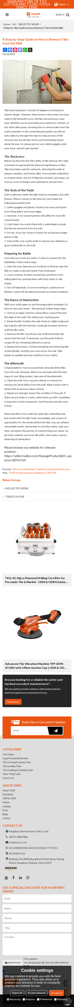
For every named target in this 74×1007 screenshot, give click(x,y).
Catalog (6, 806)
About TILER (9, 790)
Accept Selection (37, 993)
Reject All (17, 993)
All (14, 24)
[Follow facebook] (13, 877)
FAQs (5, 810)
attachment (14, 962)
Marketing (62, 999)
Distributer (8, 794)
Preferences (46, 999)
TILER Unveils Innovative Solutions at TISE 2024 (32, 472)
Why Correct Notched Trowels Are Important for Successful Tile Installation (42, 469)
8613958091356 (17, 853)
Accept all (56, 993)
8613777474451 (49, 848)
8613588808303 (17, 848)
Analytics (30, 999)
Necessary (15, 999)
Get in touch (13, 701)
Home (6, 24)
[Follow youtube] (6, 877)
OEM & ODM (9, 798)
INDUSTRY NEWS (28, 24)
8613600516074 (33, 848)
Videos (6, 802)
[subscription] (54, 731)
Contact (6, 818)
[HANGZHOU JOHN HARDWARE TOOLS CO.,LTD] (34, 14)
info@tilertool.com (18, 842)
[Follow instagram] (27, 877)
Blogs (5, 814)
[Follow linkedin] (20, 877)
